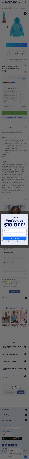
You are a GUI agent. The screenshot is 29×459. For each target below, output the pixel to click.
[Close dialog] (27, 216)
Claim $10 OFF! (14, 238)
